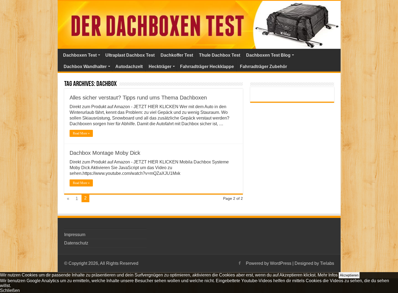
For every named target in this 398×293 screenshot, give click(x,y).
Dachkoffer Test (177, 55)
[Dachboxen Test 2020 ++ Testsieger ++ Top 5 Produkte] (199, 25)
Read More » (81, 133)
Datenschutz (76, 243)
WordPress (280, 263)
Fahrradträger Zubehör (263, 66)
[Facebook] (239, 263)
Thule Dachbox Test (219, 55)
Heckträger (160, 66)
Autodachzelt (129, 66)
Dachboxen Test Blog (268, 55)
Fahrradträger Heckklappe (207, 66)
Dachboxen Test (80, 55)
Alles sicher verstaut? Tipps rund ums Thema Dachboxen (138, 98)
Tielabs (327, 263)
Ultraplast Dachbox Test (130, 55)
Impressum (74, 234)
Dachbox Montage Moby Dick (105, 153)
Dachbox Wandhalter (85, 66)
